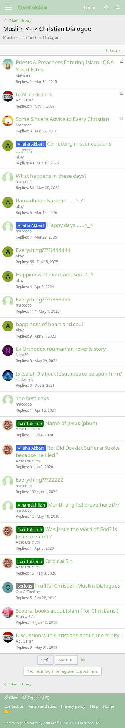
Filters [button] (111, 50)
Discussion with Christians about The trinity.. (69, 635)
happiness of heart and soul (49, 324)
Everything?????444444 (43, 249)
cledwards (24, 379)
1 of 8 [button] (45, 660)
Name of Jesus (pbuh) (71, 423)
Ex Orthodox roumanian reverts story (61, 348)
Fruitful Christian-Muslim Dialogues (77, 585)
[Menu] (8, 7)
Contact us (14, 706)
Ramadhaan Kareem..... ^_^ (50, 200)
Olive (13, 697)
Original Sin (59, 561)
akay (20, 157)
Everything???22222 (39, 479)
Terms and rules (42, 706)
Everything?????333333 (43, 299)
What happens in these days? (51, 175)
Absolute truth (28, 428)
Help (94, 706)
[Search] (118, 7)
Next (64, 660)
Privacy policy (73, 706)
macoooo (24, 181)
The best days (32, 398)
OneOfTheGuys (29, 591)
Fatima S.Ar (25, 616)
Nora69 (22, 354)
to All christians (34, 94)
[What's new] (106, 7)
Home (108, 706)
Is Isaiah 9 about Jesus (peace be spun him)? (69, 373)
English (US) (38, 697)
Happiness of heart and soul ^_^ (54, 274)
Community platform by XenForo (52, 722)
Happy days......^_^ (70, 224)
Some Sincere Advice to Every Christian (62, 118)
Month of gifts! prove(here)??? (83, 504)
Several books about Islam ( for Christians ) (67, 610)
